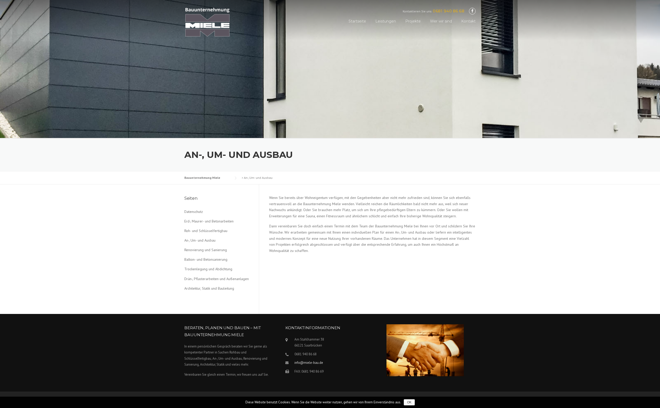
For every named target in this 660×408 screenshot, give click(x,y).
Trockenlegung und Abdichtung (208, 269)
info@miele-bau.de (308, 362)
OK (409, 402)
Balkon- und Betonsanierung (205, 259)
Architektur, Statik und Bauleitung (209, 288)
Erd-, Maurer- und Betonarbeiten (209, 221)
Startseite (357, 21)
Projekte (413, 21)
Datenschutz (193, 211)
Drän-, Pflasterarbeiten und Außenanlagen (216, 278)
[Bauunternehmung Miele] (207, 27)
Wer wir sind (441, 21)
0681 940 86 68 (448, 11)
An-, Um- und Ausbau (200, 240)
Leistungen (385, 21)
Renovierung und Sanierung (205, 250)
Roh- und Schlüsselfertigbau (205, 230)
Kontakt (468, 21)
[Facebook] (472, 11)
